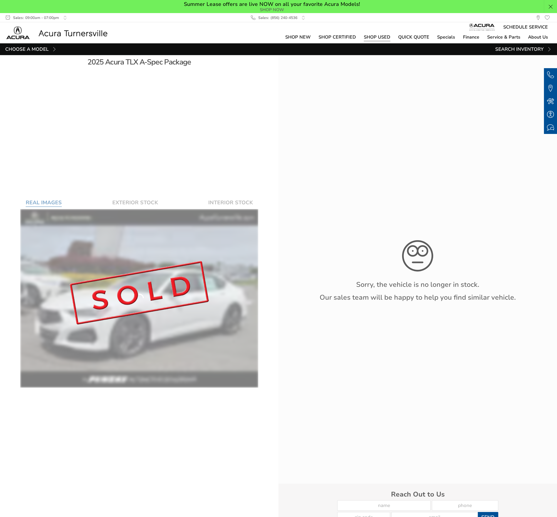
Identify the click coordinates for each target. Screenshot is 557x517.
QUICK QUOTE (413, 37)
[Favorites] (547, 17)
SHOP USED (377, 37)
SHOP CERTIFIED (337, 37)
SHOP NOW (272, 10)
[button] (550, 6)
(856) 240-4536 (283, 17)
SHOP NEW (298, 37)
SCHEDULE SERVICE (525, 27)
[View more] (65, 18)
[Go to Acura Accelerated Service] (482, 27)
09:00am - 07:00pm (42, 17)
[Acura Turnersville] (59, 32)
